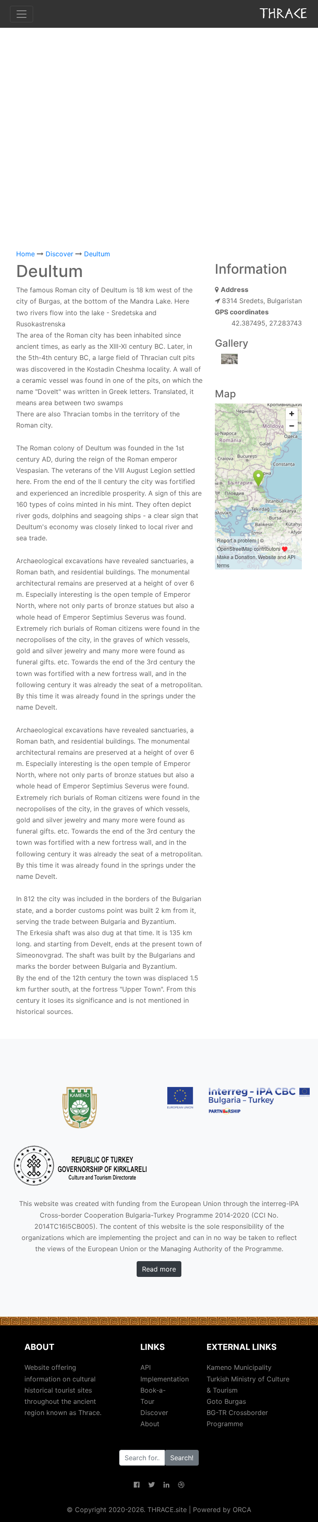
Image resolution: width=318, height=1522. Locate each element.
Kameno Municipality (239, 1367)
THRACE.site (167, 1509)
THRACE (284, 14)
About (149, 1424)
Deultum (97, 254)
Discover (59, 254)
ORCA (242, 1509)
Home (25, 254)
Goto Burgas (226, 1401)
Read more (159, 1269)
